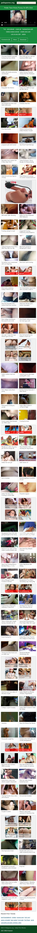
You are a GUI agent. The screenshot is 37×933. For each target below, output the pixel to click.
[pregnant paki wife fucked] (9, 138)
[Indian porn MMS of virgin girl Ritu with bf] (27, 81)
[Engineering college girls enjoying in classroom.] (9, 599)
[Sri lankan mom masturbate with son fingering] (9, 256)
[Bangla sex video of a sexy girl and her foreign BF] (9, 440)
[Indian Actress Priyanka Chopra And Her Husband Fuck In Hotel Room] (27, 66)
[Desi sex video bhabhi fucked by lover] (27, 774)
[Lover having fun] (9, 631)
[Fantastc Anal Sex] (27, 97)
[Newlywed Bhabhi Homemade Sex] (27, 646)
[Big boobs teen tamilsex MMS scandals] (9, 758)
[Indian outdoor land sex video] (9, 368)
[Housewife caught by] (9, 733)
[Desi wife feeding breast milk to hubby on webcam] (27, 758)
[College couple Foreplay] (9, 701)
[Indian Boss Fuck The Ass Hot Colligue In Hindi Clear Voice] (27, 631)
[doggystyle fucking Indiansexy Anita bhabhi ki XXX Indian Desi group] (27, 225)
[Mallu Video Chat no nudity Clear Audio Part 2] (9, 876)
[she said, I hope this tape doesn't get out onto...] (9, 329)
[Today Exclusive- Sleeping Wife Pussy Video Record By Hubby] (27, 876)
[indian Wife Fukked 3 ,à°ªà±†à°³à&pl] (27, 399)
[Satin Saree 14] (27, 456)
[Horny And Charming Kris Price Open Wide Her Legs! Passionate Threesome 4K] (27, 615)
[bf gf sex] (27, 860)
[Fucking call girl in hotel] (9, 225)
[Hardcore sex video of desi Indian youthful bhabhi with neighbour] (9, 542)
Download (23, 39)
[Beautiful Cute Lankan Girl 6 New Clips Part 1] (9, 154)
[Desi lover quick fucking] (27, 256)
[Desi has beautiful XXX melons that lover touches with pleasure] (9, 297)
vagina (24, 34)
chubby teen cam (25, 31)
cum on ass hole (16, 34)
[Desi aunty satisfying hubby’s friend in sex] (9, 282)
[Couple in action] (9, 805)
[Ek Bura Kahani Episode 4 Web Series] (27, 384)
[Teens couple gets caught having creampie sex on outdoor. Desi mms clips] (9, 615)
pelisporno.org (7, 3)
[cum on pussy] (9, 472)
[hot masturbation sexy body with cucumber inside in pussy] (27, 282)
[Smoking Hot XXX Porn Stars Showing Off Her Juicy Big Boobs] (27, 599)
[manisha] (9, 717)
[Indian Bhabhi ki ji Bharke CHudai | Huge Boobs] (27, 686)
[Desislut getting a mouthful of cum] (27, 472)
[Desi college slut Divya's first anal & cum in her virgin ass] (9, 313)
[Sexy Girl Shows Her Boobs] (27, 717)
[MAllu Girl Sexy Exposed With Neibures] (27, 209)
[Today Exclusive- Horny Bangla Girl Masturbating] (27, 154)
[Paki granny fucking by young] (9, 399)
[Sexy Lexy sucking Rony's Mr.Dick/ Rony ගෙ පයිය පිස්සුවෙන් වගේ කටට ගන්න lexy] (9, 558)
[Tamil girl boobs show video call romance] (9, 790)
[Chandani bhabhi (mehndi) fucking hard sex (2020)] (9, 50)
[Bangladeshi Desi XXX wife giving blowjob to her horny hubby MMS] (9, 527)
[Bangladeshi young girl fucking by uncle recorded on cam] (9, 860)
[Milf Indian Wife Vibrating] (9, 209)
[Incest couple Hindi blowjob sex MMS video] (9, 415)
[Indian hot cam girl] (9, 456)
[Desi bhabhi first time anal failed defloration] (9, 97)
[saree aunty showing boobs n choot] (27, 891)
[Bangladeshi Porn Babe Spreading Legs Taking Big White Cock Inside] (27, 574)
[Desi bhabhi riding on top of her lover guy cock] (27, 313)
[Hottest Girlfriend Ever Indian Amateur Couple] (27, 123)
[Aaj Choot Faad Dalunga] (27, 138)
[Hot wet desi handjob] (27, 790)
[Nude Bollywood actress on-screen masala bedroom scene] (27, 170)
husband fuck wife (27, 29)
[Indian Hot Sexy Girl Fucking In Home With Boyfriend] (9, 487)
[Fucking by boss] (27, 415)
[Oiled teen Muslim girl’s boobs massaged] (27, 297)
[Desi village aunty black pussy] (9, 384)
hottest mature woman (12, 31)
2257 (2, 930)
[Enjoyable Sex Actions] (9, 81)
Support (10, 930)
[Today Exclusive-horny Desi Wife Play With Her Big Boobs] (9, 240)
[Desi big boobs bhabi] (9, 844)
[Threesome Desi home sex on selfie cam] (9, 646)
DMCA (6, 930)
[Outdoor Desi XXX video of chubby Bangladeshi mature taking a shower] (27, 733)
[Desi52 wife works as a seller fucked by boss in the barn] (27, 844)
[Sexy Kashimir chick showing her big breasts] (27, 440)
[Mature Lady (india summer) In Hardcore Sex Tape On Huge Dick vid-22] (27, 805)
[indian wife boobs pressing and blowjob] (9, 66)
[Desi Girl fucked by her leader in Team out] (27, 329)
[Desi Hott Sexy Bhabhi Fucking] (27, 542)
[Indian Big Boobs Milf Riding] (27, 558)
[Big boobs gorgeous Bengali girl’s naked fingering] (27, 240)
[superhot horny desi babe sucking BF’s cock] (27, 368)
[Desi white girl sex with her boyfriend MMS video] (27, 50)
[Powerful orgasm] (27, 487)
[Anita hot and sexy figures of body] (9, 170)
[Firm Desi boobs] (9, 123)
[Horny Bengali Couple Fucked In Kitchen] (9, 574)
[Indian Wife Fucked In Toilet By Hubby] (27, 701)
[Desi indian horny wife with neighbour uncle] (9, 891)
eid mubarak (10, 29)
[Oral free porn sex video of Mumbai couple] (9, 686)
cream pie (18, 29)
